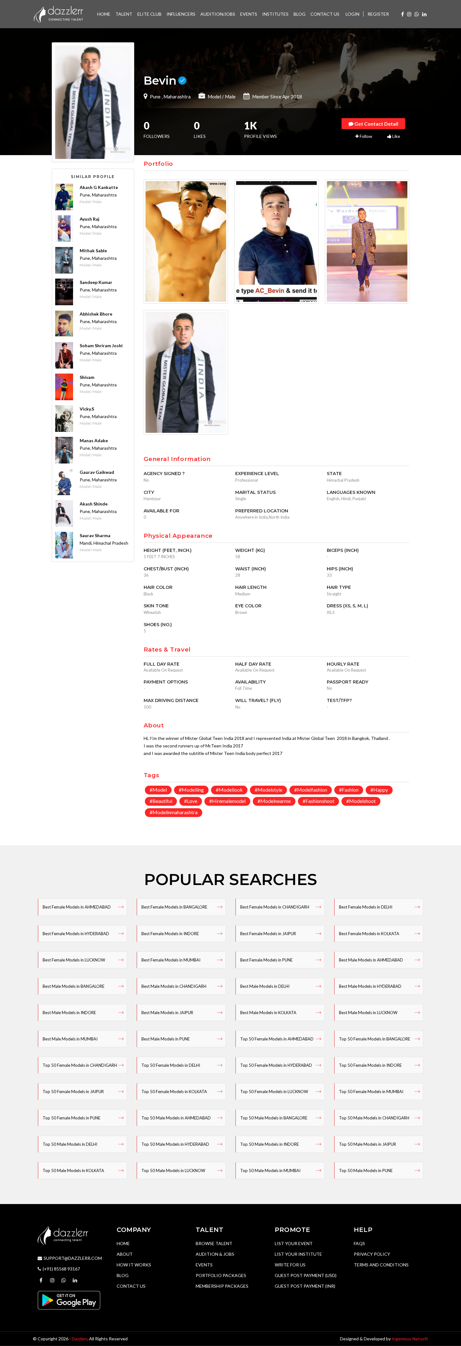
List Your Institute (298, 1254)
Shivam (87, 377)
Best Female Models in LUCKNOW (74, 959)
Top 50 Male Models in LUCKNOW (173, 1170)
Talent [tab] (123, 14)
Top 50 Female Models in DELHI (170, 1065)
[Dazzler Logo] (58, 13)
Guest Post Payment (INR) (305, 1286)
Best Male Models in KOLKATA (268, 1012)
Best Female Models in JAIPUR (268, 933)
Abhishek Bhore (96, 314)
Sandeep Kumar (96, 282)
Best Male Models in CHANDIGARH (173, 986)
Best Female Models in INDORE (170, 933)
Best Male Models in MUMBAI (70, 1038)
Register (378, 14)
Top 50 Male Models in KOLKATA (73, 1170)
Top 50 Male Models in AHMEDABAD (176, 1117)
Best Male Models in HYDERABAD (370, 986)
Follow (365, 136)
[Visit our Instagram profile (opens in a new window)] (409, 14)
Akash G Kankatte (99, 187)
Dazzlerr (79, 1338)
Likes (200, 130)
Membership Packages (222, 1286)
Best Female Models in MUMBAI (170, 959)
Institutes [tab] (275, 14)
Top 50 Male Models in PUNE (366, 1170)
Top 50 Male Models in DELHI (70, 1144)
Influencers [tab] (181, 14)
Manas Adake (94, 440)
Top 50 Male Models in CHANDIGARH (374, 1117)
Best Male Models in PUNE (165, 1038)
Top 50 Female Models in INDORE (370, 1065)
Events (204, 1264)
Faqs (359, 1243)
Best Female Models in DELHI (365, 906)
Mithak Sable (93, 250)
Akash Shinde (94, 503)
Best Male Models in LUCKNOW (368, 1012)
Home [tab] (103, 14)
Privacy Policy (372, 1254)
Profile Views (260, 130)
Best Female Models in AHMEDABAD (77, 906)
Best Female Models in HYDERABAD (76, 933)
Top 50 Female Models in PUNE (71, 1117)
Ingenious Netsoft (410, 1338)
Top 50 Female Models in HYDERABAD (276, 1065)
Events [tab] (248, 14)
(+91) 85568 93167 (61, 1268)
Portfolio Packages (221, 1275)
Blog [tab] (299, 14)
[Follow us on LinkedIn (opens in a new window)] (424, 14)
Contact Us (131, 1286)
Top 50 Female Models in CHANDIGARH (80, 1065)
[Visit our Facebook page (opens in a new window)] (402, 14)
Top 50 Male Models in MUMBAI (270, 1170)
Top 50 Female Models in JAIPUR (73, 1091)
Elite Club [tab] (149, 14)
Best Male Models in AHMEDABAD (371, 959)
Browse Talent (214, 1243)
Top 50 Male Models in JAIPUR (367, 1144)
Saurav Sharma (95, 535)
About (125, 1254)
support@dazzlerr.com (73, 1258)
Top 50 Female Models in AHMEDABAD (277, 1038)
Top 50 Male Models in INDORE (269, 1144)
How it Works (134, 1264)
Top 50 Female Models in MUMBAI (371, 1091)
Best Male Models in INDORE (69, 1012)
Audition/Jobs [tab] (217, 14)
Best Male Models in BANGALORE (73, 986)
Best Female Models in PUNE (266, 959)
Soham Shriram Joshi (101, 345)
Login (352, 14)
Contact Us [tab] (324, 14)
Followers (157, 130)
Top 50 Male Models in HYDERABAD (175, 1144)
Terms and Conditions (381, 1264)
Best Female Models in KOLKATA (369, 933)
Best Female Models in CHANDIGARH (274, 906)
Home (123, 1243)
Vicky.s (87, 408)
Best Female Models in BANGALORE (174, 906)
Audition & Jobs (215, 1254)
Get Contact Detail (375, 124)
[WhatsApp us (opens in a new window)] (417, 14)
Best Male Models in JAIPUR (167, 1012)
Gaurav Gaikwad (97, 472)
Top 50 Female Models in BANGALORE (374, 1038)
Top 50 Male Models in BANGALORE (273, 1117)
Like (395, 136)
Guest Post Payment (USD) (305, 1275)
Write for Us (290, 1264)
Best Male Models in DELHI (264, 986)
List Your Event (294, 1243)
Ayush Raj (89, 219)
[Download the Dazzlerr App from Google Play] (69, 1299)
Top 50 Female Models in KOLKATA (174, 1091)
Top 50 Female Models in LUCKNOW (274, 1091)
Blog (123, 1275)
